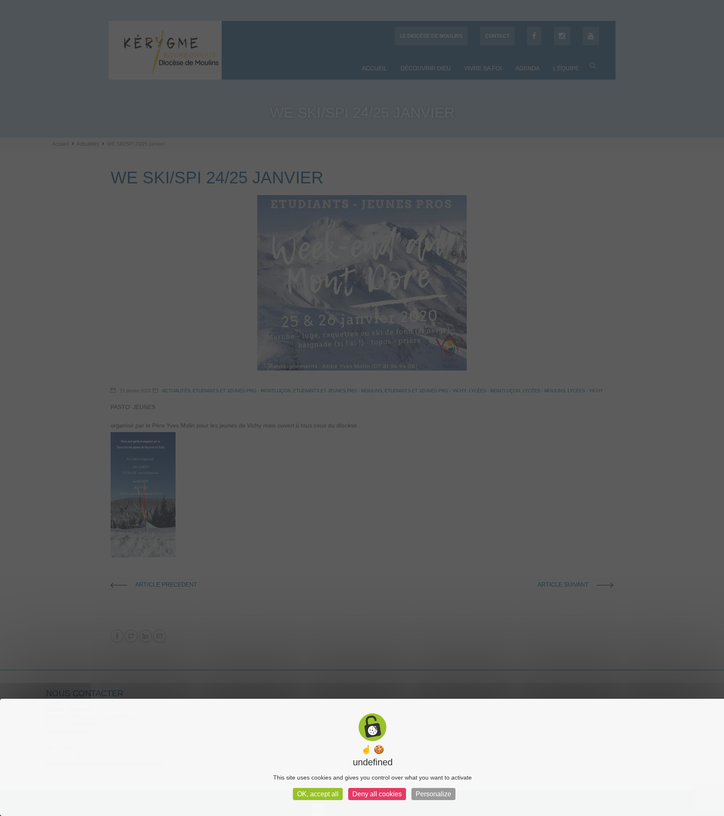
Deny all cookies (377, 794)
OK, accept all (318, 794)
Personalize (433, 794)
